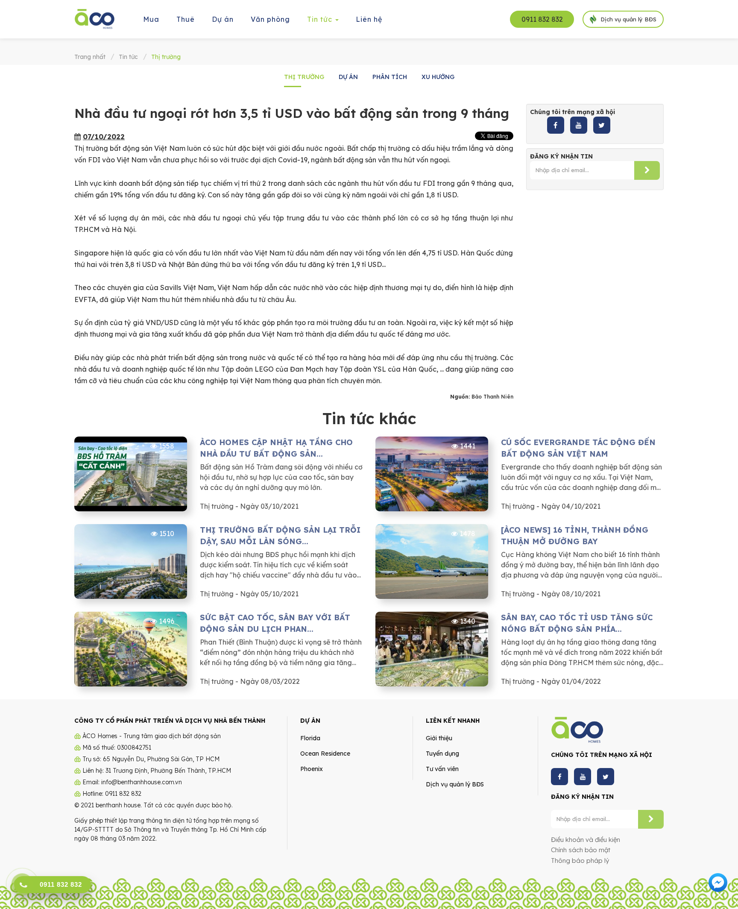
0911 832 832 (542, 19)
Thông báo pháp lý (580, 860)
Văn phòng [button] (270, 19)
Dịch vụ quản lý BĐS (455, 784)
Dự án (348, 77)
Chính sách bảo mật (580, 850)
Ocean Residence (325, 753)
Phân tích (389, 77)
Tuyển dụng (442, 753)
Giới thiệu (439, 738)
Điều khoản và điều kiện (585, 840)
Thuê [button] (185, 19)
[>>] (647, 170)
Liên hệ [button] (369, 19)
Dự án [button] (223, 19)
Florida (310, 738)
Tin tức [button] (320, 19)
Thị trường (304, 77)
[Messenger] (718, 881)
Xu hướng (438, 77)
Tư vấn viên (442, 769)
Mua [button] (151, 19)
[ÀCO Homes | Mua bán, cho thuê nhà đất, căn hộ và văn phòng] (94, 18)
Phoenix (311, 769)
